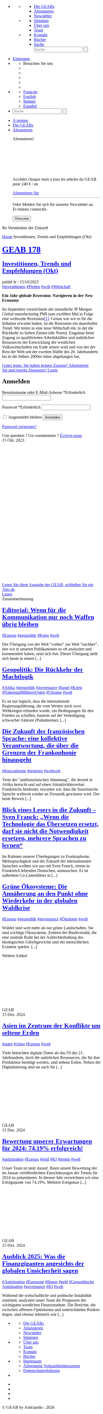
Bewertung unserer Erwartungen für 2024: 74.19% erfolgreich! (47, 1145)
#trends (64, 1159)
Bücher (40, 39)
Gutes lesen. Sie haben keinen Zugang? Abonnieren (45, 365)
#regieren (35, 771)
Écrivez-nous (71, 435)
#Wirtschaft (60, 286)
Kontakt (40, 35)
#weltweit (52, 771)
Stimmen (41, 20)
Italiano (29, 101)
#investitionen (13, 286)
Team (38, 30)
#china (19, 1044)
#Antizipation (13, 1282)
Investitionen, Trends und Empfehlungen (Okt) (36, 267)
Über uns (41, 25)
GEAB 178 (21, 249)
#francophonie (14, 771)
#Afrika (8, 687)
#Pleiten (33, 286)
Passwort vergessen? (19, 426)
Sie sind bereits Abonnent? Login (30, 370)
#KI (53, 1159)
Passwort (21, 407)
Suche (39, 44)
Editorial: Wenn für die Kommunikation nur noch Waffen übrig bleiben (48, 617)
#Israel (63, 687)
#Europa (9, 635)
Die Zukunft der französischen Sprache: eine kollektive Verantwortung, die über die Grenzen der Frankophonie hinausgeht (43, 745)
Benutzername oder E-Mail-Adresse (43, 392)
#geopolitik (26, 635)
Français (30, 92)
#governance (46, 687)
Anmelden (52, 417)
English (29, 96)
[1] (46, 318)
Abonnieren (44, 11)
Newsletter (43, 16)
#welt (45, 286)
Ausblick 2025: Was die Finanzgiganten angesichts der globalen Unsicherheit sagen (43, 1263)
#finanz (51, 1282)
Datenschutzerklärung (41, 1370)
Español (30, 106)
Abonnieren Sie (26, 193)
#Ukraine (54, 692)
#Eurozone (35, 1282)
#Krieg (43, 635)
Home (7, 236)
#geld (44, 1159)
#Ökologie (68, 919)
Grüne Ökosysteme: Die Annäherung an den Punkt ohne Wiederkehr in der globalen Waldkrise (45, 897)
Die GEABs (44, 6)
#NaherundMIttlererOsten (23, 692)
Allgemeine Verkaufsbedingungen (51, 1366)
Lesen (7, 594)
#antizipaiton (13, 1159)
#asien (7, 1044)
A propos (20, 120)
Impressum (32, 1361)
